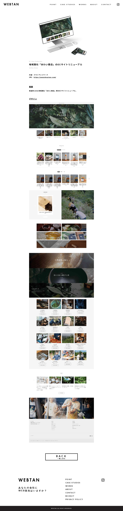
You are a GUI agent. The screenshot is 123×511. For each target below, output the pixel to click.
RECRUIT (69, 496)
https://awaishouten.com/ (45, 77)
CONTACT (106, 4)
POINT (53, 4)
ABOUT (94, 4)
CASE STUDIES (67, 4)
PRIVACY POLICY (74, 499)
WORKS (83, 4)
